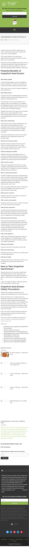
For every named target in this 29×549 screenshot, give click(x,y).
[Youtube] (14, 532)
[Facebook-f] (11, 532)
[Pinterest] (21, 532)
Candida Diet (18, 490)
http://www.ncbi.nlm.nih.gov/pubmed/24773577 (15, 338)
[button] (14, 29)
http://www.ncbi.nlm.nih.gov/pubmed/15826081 (15, 340)
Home (2, 39)
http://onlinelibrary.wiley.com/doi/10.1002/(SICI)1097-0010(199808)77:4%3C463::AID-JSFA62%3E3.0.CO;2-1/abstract (16, 335)
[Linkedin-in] (18, 532)
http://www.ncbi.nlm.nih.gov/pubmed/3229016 (15, 341)
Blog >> (7, 39)
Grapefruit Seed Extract (14, 39)
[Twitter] (7, 532)
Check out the (4, 317)
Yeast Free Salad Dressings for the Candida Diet (18, 363)
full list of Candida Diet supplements (16, 317)
